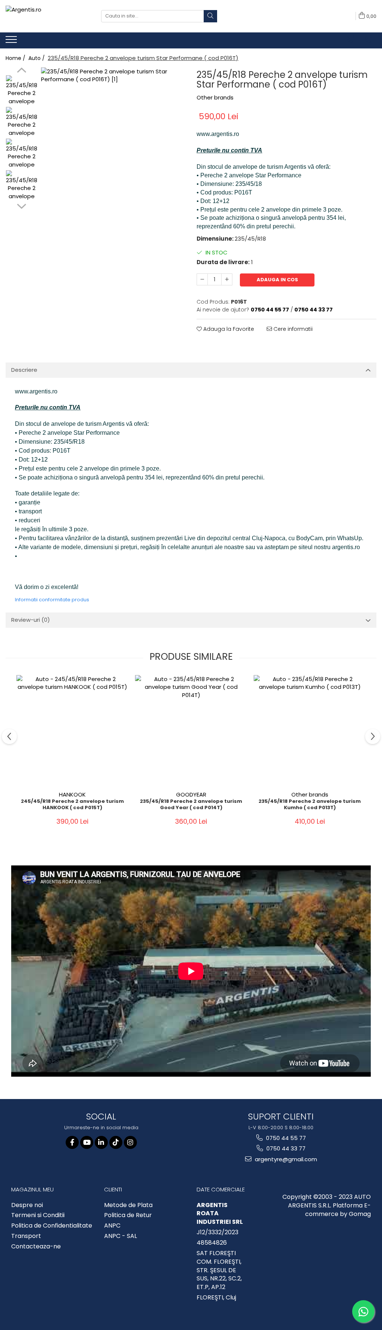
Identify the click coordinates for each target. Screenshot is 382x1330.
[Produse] (12, 41)
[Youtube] (86, 1142)
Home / (16, 58)
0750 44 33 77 (285, 1148)
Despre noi (27, 1205)
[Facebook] (72, 1142)
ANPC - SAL (120, 1236)
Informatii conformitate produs (52, 599)
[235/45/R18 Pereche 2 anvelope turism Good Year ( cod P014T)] (191, 731)
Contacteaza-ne (36, 1246)
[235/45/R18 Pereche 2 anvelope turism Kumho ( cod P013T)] (310, 731)
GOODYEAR (191, 794)
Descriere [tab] (24, 370)
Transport (26, 1236)
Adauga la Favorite (228, 329)
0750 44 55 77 (285, 1138)
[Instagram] (130, 1142)
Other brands (215, 97)
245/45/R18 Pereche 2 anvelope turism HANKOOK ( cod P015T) (72, 804)
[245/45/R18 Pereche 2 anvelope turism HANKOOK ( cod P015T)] (72, 731)
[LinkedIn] (101, 1142)
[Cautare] (210, 16)
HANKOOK (72, 794)
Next (21, 205)
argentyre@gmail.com (285, 1159)
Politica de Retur (128, 1215)
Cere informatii (292, 329)
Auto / (37, 58)
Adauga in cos (277, 279)
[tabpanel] (113, 139)
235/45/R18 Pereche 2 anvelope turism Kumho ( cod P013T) (310, 804)
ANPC (112, 1226)
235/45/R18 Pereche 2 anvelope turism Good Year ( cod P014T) (191, 804)
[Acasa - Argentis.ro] (48, 16)
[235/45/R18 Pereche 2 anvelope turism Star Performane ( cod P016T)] (113, 139)
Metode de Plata (128, 1205)
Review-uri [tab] (30, 620)
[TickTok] (115, 1142)
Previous (21, 71)
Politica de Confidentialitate (51, 1226)
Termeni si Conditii (38, 1215)
